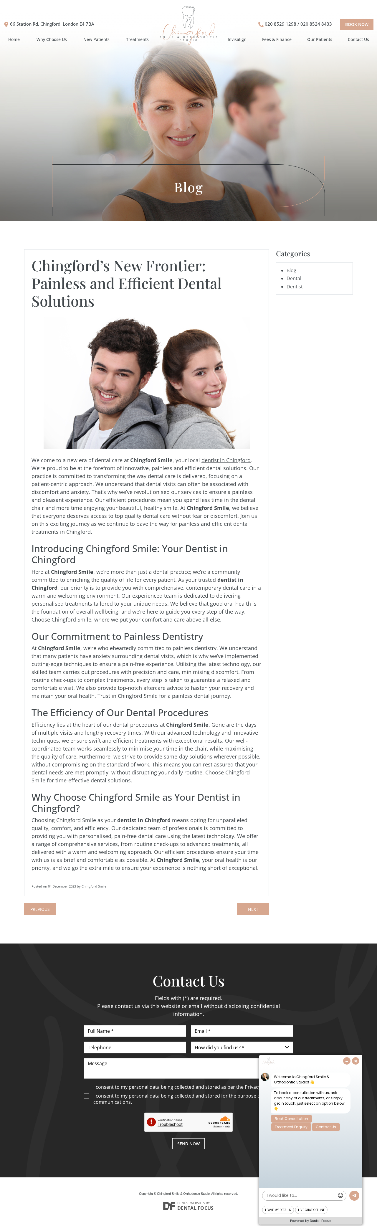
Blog (291, 270)
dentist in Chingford (226, 460)
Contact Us (358, 39)
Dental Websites (191, 1203)
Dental (294, 278)
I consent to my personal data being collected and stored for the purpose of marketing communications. (189, 1099)
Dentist (295, 286)
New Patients (96, 39)
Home (14, 39)
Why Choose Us (52, 39)
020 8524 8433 (316, 24)
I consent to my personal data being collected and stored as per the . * (186, 1087)
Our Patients (319, 39)
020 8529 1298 (280, 24)
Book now (356, 24)
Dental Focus (195, 1208)
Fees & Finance (277, 39)
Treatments (137, 39)
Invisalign (237, 39)
